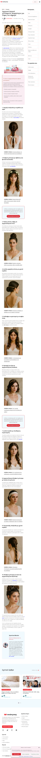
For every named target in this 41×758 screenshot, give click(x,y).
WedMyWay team (7, 697)
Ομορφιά (7, 9)
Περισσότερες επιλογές (35, 754)
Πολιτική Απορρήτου (26, 756)
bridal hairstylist (6, 48)
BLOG (3, 9)
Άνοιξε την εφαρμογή (7, 726)
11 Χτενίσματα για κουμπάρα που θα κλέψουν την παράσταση (12, 359)
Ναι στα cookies (16, 754)
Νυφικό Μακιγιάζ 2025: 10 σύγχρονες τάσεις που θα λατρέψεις (12, 201)
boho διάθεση (16, 117)
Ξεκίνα (35, 1)
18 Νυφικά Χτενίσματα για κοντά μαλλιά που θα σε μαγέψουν (13, 568)
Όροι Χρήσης (31, 756)
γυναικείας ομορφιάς (16, 38)
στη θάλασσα (12, 166)
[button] (39, 747)
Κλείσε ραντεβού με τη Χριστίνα (13, 216)
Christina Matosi (9, 18)
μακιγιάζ (20, 439)
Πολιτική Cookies (21, 756)
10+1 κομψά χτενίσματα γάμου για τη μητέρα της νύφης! (13, 410)
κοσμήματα (14, 580)
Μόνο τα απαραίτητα (25, 754)
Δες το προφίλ (11, 656)
